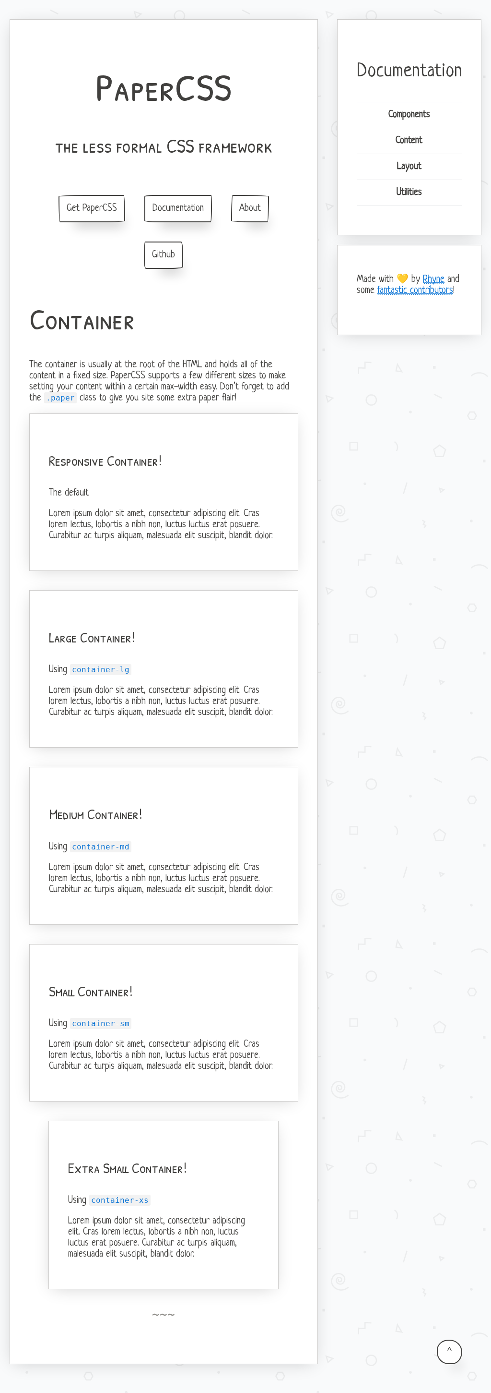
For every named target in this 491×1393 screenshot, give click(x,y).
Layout (409, 167)
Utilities (409, 193)
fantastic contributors (415, 291)
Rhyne (433, 280)
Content (409, 141)
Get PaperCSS (92, 209)
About (250, 209)
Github (163, 255)
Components (409, 115)
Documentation (178, 209)
